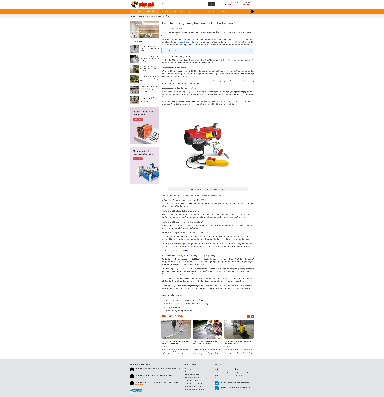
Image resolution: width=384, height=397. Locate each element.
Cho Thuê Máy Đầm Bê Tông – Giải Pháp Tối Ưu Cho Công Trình (150, 48)
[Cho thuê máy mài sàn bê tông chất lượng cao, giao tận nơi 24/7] (239, 329)
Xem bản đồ (142, 377)
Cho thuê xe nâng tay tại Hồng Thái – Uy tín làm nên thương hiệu (149, 99)
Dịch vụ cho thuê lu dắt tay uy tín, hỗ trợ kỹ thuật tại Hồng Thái (149, 79)
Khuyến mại (137, 31)
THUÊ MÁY (225, 11)
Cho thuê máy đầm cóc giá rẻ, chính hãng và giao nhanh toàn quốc (149, 89)
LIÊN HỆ (202, 11)
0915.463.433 (232, 5)
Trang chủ (133, 16)
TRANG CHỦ (166, 11)
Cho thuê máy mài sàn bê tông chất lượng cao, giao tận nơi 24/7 (149, 69)
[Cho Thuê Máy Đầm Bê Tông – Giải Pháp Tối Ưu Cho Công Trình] (176, 329)
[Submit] (211, 4)
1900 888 (246, 5)
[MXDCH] (144, 4)
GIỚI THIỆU (212, 11)
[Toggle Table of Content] (249, 51)
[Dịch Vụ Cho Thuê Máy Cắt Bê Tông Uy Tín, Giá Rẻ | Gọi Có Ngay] (207, 329)
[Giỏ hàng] (252, 11)
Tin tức (136, 28)
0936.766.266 (219, 378)
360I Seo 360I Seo (179, 28)
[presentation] (248, 316)
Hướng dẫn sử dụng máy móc (143, 34)
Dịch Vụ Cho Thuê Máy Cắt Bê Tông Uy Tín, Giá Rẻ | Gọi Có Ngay (149, 59)
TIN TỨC (191, 11)
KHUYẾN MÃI (179, 11)
